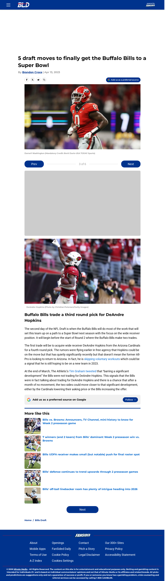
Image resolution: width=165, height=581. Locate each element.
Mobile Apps (38, 548)
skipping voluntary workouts (102, 359)
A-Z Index (36, 560)
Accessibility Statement (120, 554)
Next (131, 164)
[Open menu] (8, 5)
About (33, 543)
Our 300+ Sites (114, 543)
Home (28, 520)
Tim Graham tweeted (82, 371)
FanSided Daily (61, 548)
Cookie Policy (60, 554)
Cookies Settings (62, 560)
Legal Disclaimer (89, 554)
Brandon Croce (32, 72)
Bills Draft (40, 520)
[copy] (44, 79)
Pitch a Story (87, 548)
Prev (34, 164)
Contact (84, 543)
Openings (58, 543)
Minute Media (20, 569)
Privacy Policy (114, 548)
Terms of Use (38, 554)
